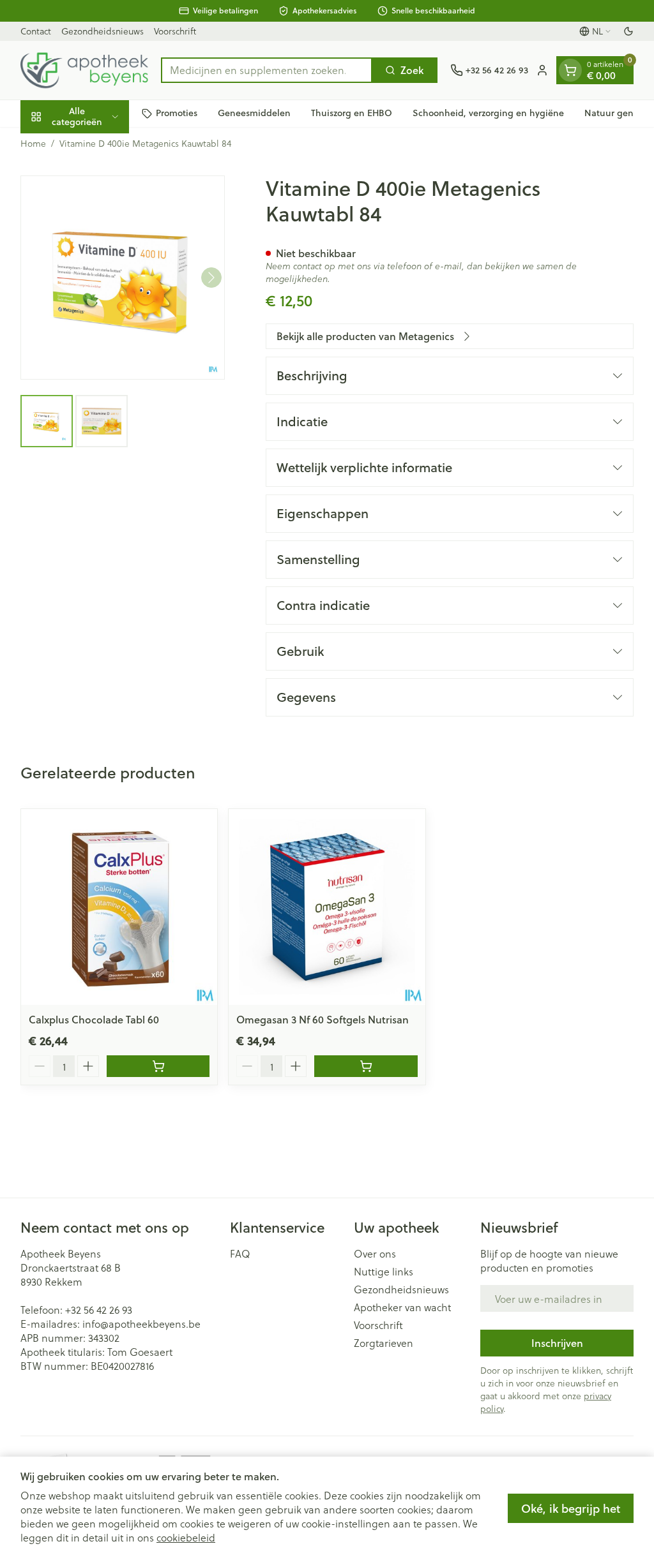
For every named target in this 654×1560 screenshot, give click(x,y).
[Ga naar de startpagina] (84, 70)
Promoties (176, 113)
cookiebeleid (185, 1537)
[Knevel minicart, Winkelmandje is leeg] (570, 70)
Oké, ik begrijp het (570, 1508)
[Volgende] (211, 277)
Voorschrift (175, 31)
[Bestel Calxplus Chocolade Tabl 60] (158, 1066)
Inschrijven (557, 1342)
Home (33, 143)
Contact (35, 31)
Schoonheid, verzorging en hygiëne (488, 113)
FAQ (240, 1254)
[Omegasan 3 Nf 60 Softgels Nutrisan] (327, 907)
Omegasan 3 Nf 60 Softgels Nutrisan (322, 1019)
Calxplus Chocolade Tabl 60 (94, 1019)
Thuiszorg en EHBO (351, 113)
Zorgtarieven (383, 1343)
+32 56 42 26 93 (98, 1309)
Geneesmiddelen (254, 113)
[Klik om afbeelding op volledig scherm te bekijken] (122, 277)
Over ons (375, 1254)
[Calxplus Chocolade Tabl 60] (119, 907)
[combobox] (266, 70)
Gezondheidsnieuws (102, 31)
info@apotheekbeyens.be (141, 1323)
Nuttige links (383, 1272)
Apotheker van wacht (402, 1307)
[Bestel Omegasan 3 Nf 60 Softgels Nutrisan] (365, 1066)
